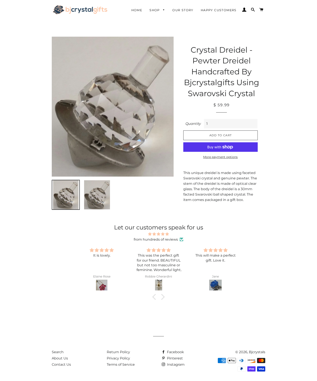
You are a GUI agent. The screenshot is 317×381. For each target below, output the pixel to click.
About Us (60, 358)
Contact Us (61, 364)
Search (58, 352)
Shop (155, 10)
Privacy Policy (118, 358)
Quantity (193, 124)
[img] (158, 234)
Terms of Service (121, 364)
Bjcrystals (257, 352)
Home (136, 10)
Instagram (175, 364)
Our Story (182, 10)
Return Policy (118, 352)
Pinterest (174, 358)
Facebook (175, 352)
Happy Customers (219, 10)
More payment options (220, 157)
